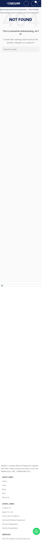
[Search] (26, 3)
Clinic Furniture (33, 9)
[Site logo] (13, 3)
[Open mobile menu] (3, 3)
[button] (36, 531)
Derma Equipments (20, 9)
